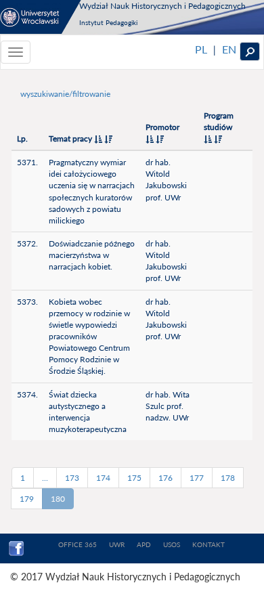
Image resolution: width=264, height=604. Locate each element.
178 (228, 478)
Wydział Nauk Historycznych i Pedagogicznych (162, 5)
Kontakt (208, 544)
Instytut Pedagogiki (108, 22)
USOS (171, 544)
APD (144, 544)
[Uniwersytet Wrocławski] (40, 17)
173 (72, 478)
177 (197, 478)
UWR (117, 544)
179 (27, 499)
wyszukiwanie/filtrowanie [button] (65, 94)
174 (103, 478)
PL (201, 49)
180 (58, 499)
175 (134, 478)
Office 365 (77, 544)
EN (229, 49)
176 (165, 478)
